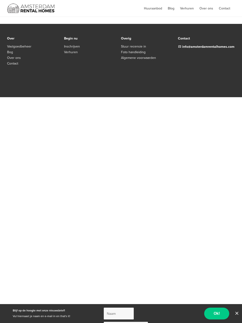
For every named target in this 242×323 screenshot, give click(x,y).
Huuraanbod (153, 8)
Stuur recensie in (133, 46)
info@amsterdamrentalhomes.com (208, 47)
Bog (10, 52)
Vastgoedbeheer (19, 46)
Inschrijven (72, 46)
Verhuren (187, 8)
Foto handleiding (133, 52)
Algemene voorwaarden (138, 58)
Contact (224, 8)
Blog (171, 8)
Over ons (206, 8)
